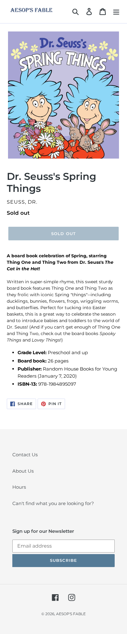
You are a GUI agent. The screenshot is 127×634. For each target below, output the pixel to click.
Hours (19, 487)
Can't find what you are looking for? (53, 503)
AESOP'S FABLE (71, 613)
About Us (23, 471)
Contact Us (25, 455)
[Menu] (116, 12)
